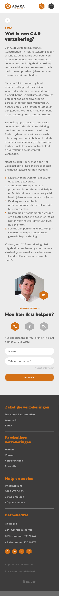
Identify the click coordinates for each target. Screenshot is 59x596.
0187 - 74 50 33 (14, 491)
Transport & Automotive (20, 414)
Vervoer (9, 455)
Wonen (9, 449)
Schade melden (14, 497)
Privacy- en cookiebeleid (20, 571)
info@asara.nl (13, 486)
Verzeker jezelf (14, 461)
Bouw (8, 425)
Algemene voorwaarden (19, 564)
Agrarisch (11, 420)
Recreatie (11, 466)
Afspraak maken (15, 502)
